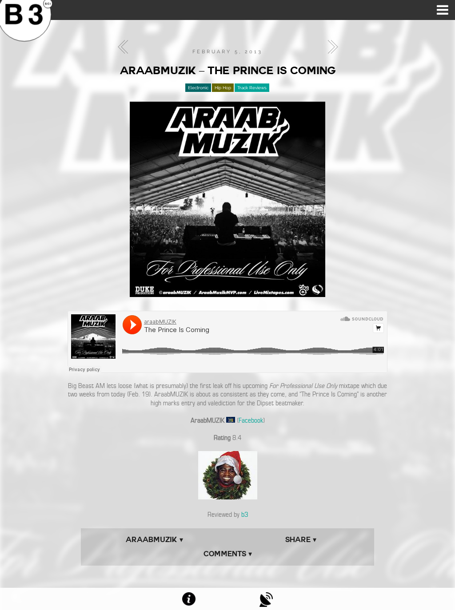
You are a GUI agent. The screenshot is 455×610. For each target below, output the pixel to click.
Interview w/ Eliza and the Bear (330, 47)
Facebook (251, 420)
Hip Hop (223, 87)
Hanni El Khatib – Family (125, 47)
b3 (244, 515)
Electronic (198, 87)
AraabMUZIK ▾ (154, 539)
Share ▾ (300, 539)
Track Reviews (252, 87)
